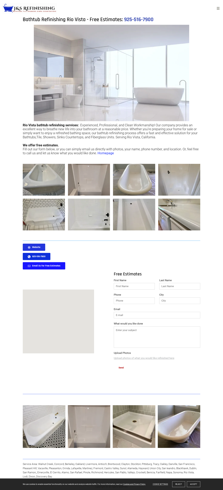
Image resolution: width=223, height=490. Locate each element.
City (161, 294)
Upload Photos (122, 352)
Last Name (165, 280)
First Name (120, 280)
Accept (193, 484)
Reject (178, 484)
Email (117, 309)
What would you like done (128, 323)
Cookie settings (160, 484)
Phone (117, 294)
